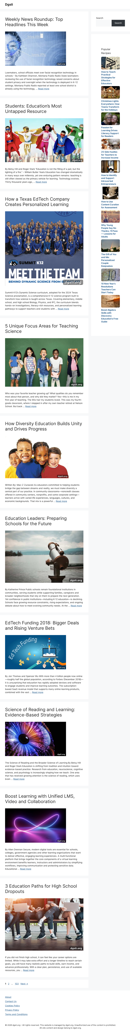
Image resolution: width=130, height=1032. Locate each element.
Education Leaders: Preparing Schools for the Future (36, 521)
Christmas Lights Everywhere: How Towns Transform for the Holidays (110, 105)
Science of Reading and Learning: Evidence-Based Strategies (40, 712)
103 (17, 983)
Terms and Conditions (16, 1014)
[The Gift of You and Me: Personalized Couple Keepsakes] (110, 245)
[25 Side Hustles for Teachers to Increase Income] (110, 144)
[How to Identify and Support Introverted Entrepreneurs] (110, 166)
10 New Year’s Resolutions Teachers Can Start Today (108, 288)
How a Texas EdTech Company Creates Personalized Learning (37, 201)
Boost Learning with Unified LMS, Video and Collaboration (40, 798)
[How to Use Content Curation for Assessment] (110, 193)
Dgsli (9, 4)
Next (24, 983)
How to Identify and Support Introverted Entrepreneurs (109, 179)
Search (99, 18)
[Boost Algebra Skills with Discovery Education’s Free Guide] (110, 301)
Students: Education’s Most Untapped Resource (33, 108)
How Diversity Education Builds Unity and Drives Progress (43, 426)
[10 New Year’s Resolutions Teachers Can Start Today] (110, 275)
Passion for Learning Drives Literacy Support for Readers (110, 132)
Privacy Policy (12, 1010)
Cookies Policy (12, 1005)
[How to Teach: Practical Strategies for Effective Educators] (110, 63)
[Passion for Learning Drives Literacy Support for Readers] (110, 118)
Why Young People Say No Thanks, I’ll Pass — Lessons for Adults (109, 231)
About (8, 997)
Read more (43, 88)
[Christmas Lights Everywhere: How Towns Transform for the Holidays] (110, 92)
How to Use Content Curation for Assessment (110, 204)
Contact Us (11, 1001)
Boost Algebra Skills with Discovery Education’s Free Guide (109, 316)
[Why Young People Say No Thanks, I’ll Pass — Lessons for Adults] (110, 216)
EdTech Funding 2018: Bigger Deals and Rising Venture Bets (42, 625)
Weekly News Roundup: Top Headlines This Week (34, 22)
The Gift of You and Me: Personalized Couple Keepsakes (108, 260)
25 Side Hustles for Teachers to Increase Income (109, 155)
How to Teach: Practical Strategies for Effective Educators (108, 78)
